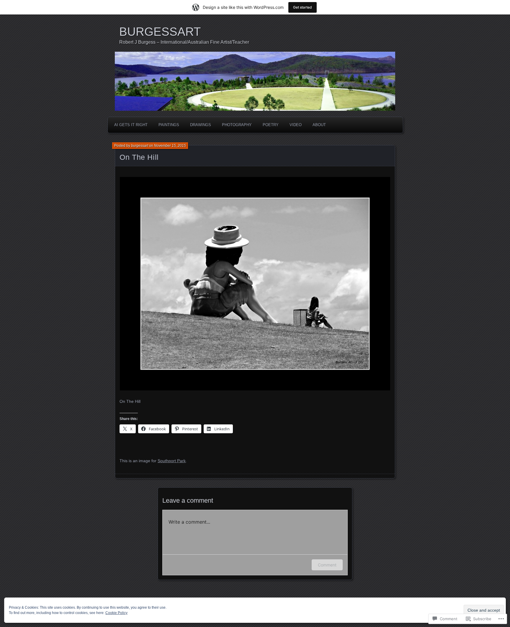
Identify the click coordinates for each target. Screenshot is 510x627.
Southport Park (172, 460)
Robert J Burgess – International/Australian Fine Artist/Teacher (184, 42)
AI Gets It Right (131, 125)
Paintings (168, 125)
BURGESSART (160, 31)
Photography (237, 125)
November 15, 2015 (170, 146)
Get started (302, 7)
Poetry (271, 125)
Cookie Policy (116, 613)
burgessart (139, 146)
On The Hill (139, 157)
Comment (327, 564)
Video (296, 125)
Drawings (200, 125)
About (319, 125)
